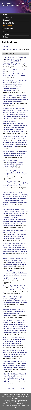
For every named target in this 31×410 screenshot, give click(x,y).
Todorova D (6, 138)
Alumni (5, 31)
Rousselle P (11, 376)
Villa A (5, 320)
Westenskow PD (21, 136)
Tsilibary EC (12, 98)
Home (4, 14)
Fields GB (15, 297)
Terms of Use (16, 405)
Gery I (24, 337)
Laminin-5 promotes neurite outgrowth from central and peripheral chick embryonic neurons (14, 380)
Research (6, 20)
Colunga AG (7, 112)
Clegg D (5, 363)
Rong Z (19, 138)
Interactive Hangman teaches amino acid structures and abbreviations (14, 313)
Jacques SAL (11, 243)
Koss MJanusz (19, 209)
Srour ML (24, 81)
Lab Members (7, 17)
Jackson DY (20, 247)
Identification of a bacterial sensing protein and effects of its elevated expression (13, 164)
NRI (18, 396)
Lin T (15, 138)
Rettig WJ (11, 81)
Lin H (4, 171)
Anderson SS (11, 95)
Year (15, 49)
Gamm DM (24, 195)
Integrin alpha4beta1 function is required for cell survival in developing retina (15, 251)
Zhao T (5, 136)
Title (7, 49)
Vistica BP (12, 337)
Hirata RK (15, 108)
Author (4, 49)
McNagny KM (15, 230)
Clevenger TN (7, 195)
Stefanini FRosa (14, 211)
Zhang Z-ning (11, 136)
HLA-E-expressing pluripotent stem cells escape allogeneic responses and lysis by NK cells (15, 116)
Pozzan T (22, 320)
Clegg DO (17, 59)
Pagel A (5, 376)
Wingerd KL (13, 57)
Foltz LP (5, 70)
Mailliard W (15, 361)
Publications (7, 25)
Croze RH (11, 193)
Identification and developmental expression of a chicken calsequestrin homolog (15, 153)
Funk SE (21, 108)
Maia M (22, 211)
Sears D (14, 309)
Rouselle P (6, 123)
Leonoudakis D (7, 361)
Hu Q (16, 193)
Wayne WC (21, 57)
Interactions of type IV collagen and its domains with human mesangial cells (15, 302)
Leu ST (5, 243)
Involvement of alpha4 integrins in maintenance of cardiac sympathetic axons (15, 354)
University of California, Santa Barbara (15, 400)
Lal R (8, 171)
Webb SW (15, 260)
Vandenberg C (12, 363)
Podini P (9, 320)
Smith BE (5, 121)
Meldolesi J (6, 322)
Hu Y (11, 213)
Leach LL (5, 193)
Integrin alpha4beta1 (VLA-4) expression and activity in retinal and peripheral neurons (14, 264)
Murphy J (11, 374)
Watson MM (18, 337)
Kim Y (25, 95)
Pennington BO (16, 195)
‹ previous (11, 388)
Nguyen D (23, 374)
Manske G (19, 110)
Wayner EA (18, 81)
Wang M (6, 140)
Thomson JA (19, 70)
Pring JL (14, 245)
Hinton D (16, 213)
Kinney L (5, 247)
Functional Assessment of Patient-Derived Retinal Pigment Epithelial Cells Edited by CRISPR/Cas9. (15, 74)
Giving (5, 37)
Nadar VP (21, 193)
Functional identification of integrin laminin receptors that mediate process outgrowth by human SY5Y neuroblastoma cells (12, 86)
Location (5, 34)
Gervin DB (23, 230)
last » (16, 390)
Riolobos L (6, 110)
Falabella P (6, 211)
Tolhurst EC (6, 57)
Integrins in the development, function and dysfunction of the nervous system (15, 289)
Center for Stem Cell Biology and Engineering (15, 395)
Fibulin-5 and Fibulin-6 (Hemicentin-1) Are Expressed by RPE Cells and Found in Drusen (14, 63)
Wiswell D (21, 245)
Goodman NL (12, 247)
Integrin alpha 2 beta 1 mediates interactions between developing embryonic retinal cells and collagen (15, 236)
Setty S (5, 95)
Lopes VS (12, 110)
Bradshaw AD (13, 121)
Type (10, 49)
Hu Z (11, 138)
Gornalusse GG (7, 108)
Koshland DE (13, 160)
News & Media (8, 22)
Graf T (10, 232)
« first (5, 388)
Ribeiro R (7, 213)
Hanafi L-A (15, 112)
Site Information (6, 405)
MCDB (23, 396)
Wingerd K (22, 361)
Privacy (23, 405)
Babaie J (17, 374)
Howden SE (11, 70)
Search (6, 46)
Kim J (23, 138)
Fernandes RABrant (8, 209)
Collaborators (7, 28)
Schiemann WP (9, 59)
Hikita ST (5, 258)
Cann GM (5, 232)
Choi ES (5, 81)
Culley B (5, 374)
